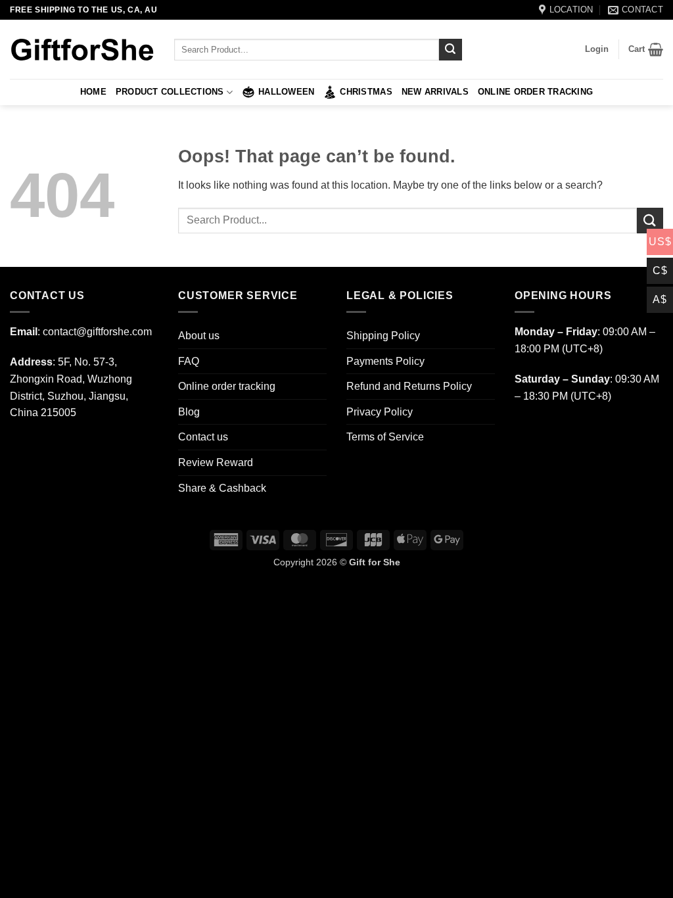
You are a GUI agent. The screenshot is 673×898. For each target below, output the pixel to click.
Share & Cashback (222, 488)
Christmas (366, 92)
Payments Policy (385, 361)
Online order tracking (535, 92)
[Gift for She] (82, 49)
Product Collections (170, 92)
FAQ (188, 361)
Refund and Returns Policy (409, 386)
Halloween (286, 92)
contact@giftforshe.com (97, 331)
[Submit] (450, 50)
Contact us (203, 436)
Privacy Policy (379, 411)
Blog (189, 411)
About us (199, 335)
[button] (597, 49)
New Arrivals (435, 92)
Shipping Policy (383, 335)
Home (93, 92)
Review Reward (215, 462)
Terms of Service (385, 436)
